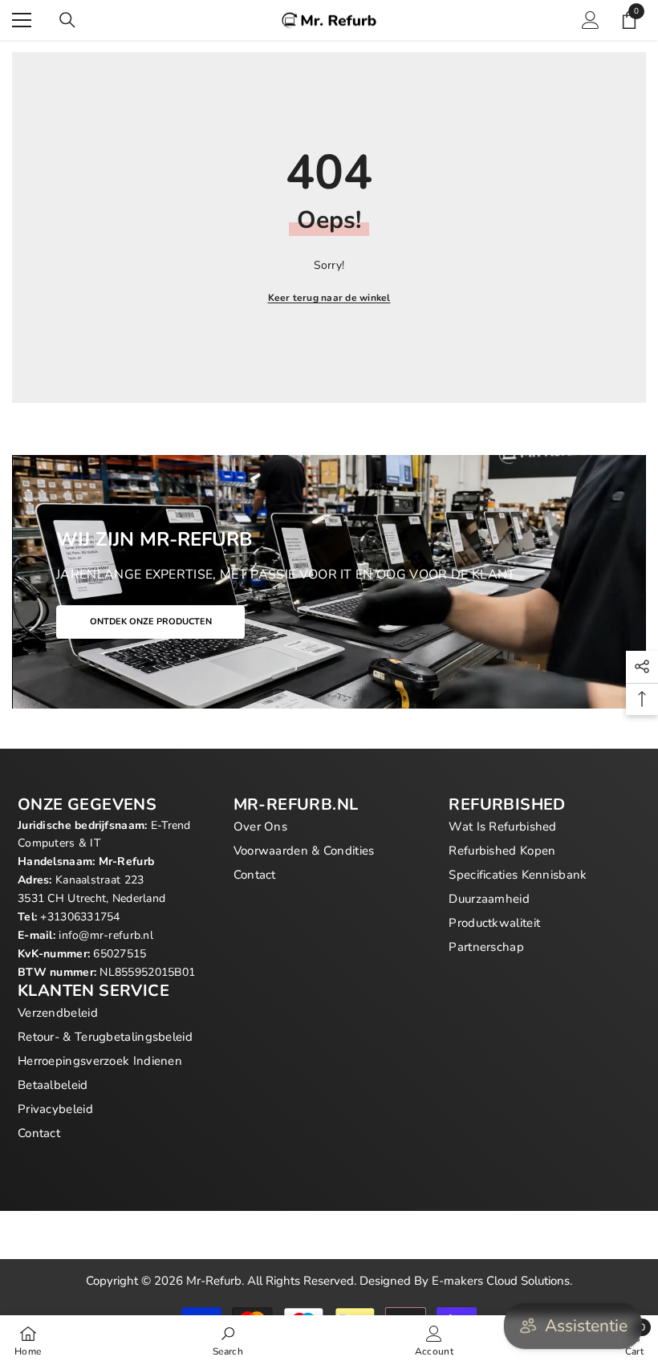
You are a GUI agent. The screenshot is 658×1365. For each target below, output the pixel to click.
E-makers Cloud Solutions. (502, 1281)
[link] (228, 1340)
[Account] (590, 20)
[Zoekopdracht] (67, 20)
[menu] (21, 20)
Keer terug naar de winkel (329, 297)
